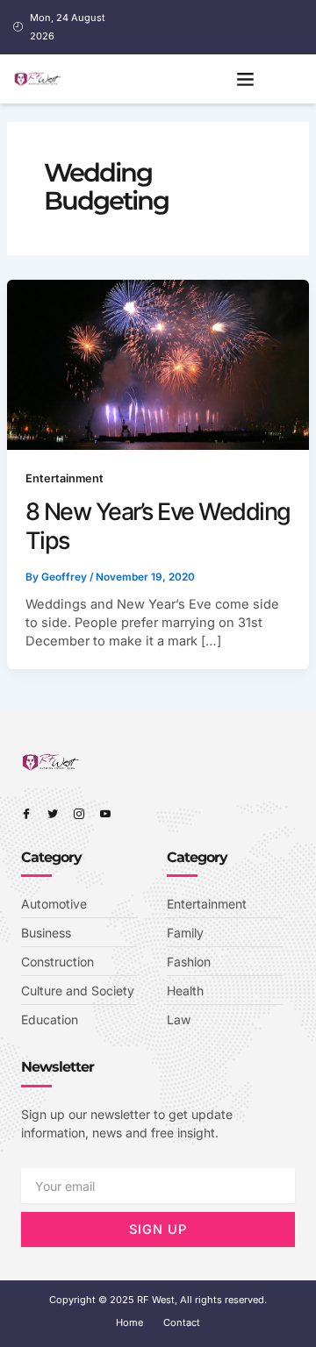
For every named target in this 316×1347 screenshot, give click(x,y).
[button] (246, 79)
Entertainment (64, 478)
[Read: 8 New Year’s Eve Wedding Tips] (158, 363)
